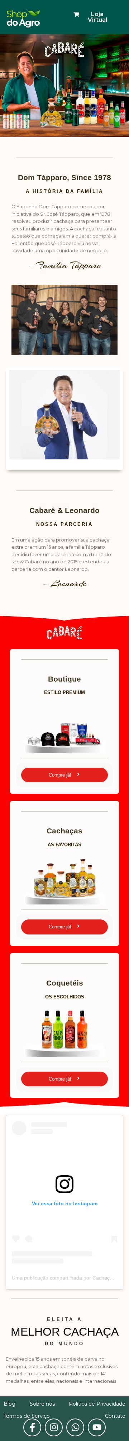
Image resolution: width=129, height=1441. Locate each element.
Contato (115, 1416)
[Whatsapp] (75, 1427)
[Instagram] (54, 1427)
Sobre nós (42, 1404)
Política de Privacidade (97, 1404)
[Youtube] (97, 1427)
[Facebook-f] (32, 1427)
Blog (9, 1404)
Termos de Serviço (27, 1416)
